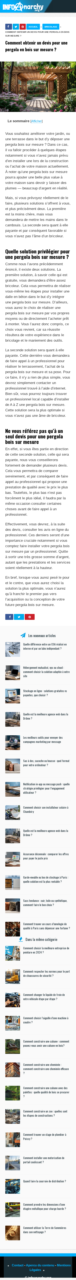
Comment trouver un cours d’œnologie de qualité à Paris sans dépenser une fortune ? (46, 926)
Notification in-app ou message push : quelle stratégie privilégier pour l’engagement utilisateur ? (46, 788)
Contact (17, 1265)
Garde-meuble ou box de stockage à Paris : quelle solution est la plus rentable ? (45, 879)
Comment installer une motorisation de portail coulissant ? (43, 1160)
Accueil (33, 27)
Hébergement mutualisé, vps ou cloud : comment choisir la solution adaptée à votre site (46, 671)
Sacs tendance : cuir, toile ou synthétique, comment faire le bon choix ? (45, 902)
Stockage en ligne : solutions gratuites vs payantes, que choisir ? (45, 693)
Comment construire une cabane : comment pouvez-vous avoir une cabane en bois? (46, 1043)
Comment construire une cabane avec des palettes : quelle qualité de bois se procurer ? (46, 1092)
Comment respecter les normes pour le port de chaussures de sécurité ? (46, 973)
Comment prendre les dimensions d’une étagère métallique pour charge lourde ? (44, 1206)
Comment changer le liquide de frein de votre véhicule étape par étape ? (44, 997)
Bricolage (51, 27)
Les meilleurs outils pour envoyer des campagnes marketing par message (43, 739)
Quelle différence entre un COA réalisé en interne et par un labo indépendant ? (45, 646)
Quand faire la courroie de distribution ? (44, 1181)
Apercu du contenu (40, 1265)
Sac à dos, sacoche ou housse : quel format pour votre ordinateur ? (46, 763)
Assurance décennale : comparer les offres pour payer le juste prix (46, 856)
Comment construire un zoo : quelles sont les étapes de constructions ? (45, 1113)
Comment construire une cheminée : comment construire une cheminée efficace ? (46, 1068)
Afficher (36, 121)
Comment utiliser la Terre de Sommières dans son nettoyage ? (44, 1230)
